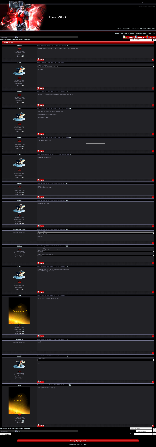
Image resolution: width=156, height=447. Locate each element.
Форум (2, 39)
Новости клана (17, 39)
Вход (153, 28)
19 (70, 108)
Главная (118, 28)
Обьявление (26, 39)
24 (67, 229)
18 (67, 91)
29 (67, 356)
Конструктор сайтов (75, 444)
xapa (19, 295)
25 (67, 246)
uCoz (85, 444)
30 (70, 385)
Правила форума (141, 33)
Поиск (149, 33)
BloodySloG (8, 39)
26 (67, 266)
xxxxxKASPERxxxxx (19, 229)
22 (67, 183)
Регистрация (147, 28)
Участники (131, 33)
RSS (153, 6)
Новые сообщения (121, 33)
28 (67, 339)
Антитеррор (19, 339)
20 (70, 137)
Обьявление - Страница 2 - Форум (132, 28)
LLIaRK (19, 62)
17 (67, 62)
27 (67, 295)
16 (67, 45)
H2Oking (19, 45)
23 (67, 200)
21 (70, 154)
